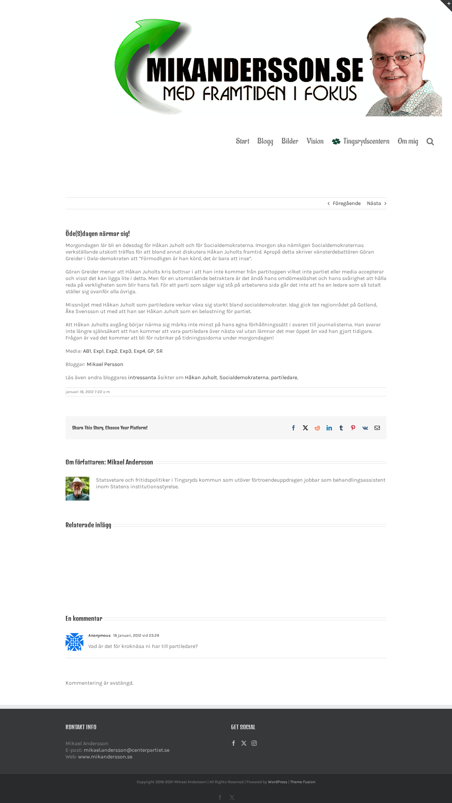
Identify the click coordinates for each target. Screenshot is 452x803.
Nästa (374, 203)
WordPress (277, 782)
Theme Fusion (302, 782)
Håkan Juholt (201, 377)
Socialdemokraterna (244, 377)
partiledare (284, 377)
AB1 (87, 351)
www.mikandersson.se (105, 756)
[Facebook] (233, 743)
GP (151, 351)
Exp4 (139, 351)
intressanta (142, 377)
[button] (430, 141)
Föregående (347, 203)
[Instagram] (254, 743)
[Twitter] (244, 743)
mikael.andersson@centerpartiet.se (126, 750)
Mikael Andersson (130, 462)
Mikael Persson (105, 364)
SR (159, 351)
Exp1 (98, 351)
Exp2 (111, 351)
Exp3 (125, 351)
